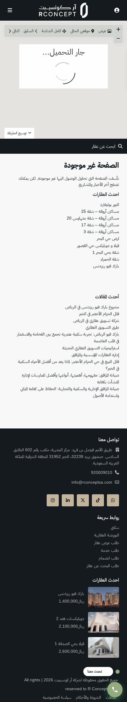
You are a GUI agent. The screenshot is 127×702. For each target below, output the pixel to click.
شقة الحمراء (110, 259)
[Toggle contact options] (115, 689)
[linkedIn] (68, 500)
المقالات (111, 697)
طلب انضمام (109, 558)
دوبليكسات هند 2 (69, 618)
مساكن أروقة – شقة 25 (100, 211)
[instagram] (53, 500)
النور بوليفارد (109, 204)
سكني (115, 527)
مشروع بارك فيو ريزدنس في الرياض (92, 307)
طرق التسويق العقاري (102, 327)
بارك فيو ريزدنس (106, 266)
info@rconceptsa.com (91, 482)
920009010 (101, 472)
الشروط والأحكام (88, 697)
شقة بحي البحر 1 (105, 252)
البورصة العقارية (106, 535)
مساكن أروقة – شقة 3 (101, 231)
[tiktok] (98, 500)
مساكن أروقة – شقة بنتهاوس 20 (93, 218)
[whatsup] (113, 500)
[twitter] (83, 500)
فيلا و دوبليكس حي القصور (98, 245)
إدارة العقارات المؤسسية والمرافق (95, 354)
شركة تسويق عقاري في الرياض (96, 320)
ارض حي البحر (108, 238)
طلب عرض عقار (106, 542)
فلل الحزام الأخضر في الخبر (99, 313)
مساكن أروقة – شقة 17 (100, 224)
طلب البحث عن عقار (103, 565)
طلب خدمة (110, 550)
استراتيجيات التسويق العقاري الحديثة (90, 348)
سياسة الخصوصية (57, 697)
